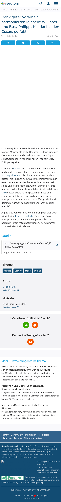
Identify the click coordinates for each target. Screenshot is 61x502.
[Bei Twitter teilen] (23, 42)
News (4, 9)
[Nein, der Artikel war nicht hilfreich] (35, 325)
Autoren (18, 438)
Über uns (6, 438)
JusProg (39, 482)
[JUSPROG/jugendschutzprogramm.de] (12, 478)
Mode (28, 271)
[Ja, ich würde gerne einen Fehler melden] (30, 342)
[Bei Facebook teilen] (8, 42)
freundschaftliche (24, 216)
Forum (5, 434)
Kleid (4, 192)
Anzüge (7, 271)
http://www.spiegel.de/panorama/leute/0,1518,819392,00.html (29, 245)
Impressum (16, 490)
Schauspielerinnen (11, 175)
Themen (14, 9)
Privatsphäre (43, 490)
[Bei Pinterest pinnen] (38, 42)
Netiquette (43, 434)
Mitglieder (30, 434)
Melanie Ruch (9, 286)
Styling (29, 9)
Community (17, 434)
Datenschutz (29, 490)
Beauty (18, 271)
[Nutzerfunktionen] (48, 3)
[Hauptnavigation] (56, 3)
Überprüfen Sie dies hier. (47, 472)
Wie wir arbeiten (33, 438)
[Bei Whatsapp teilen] (53, 42)
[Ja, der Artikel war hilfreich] (26, 325)
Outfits (17, 168)
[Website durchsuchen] (41, 3)
